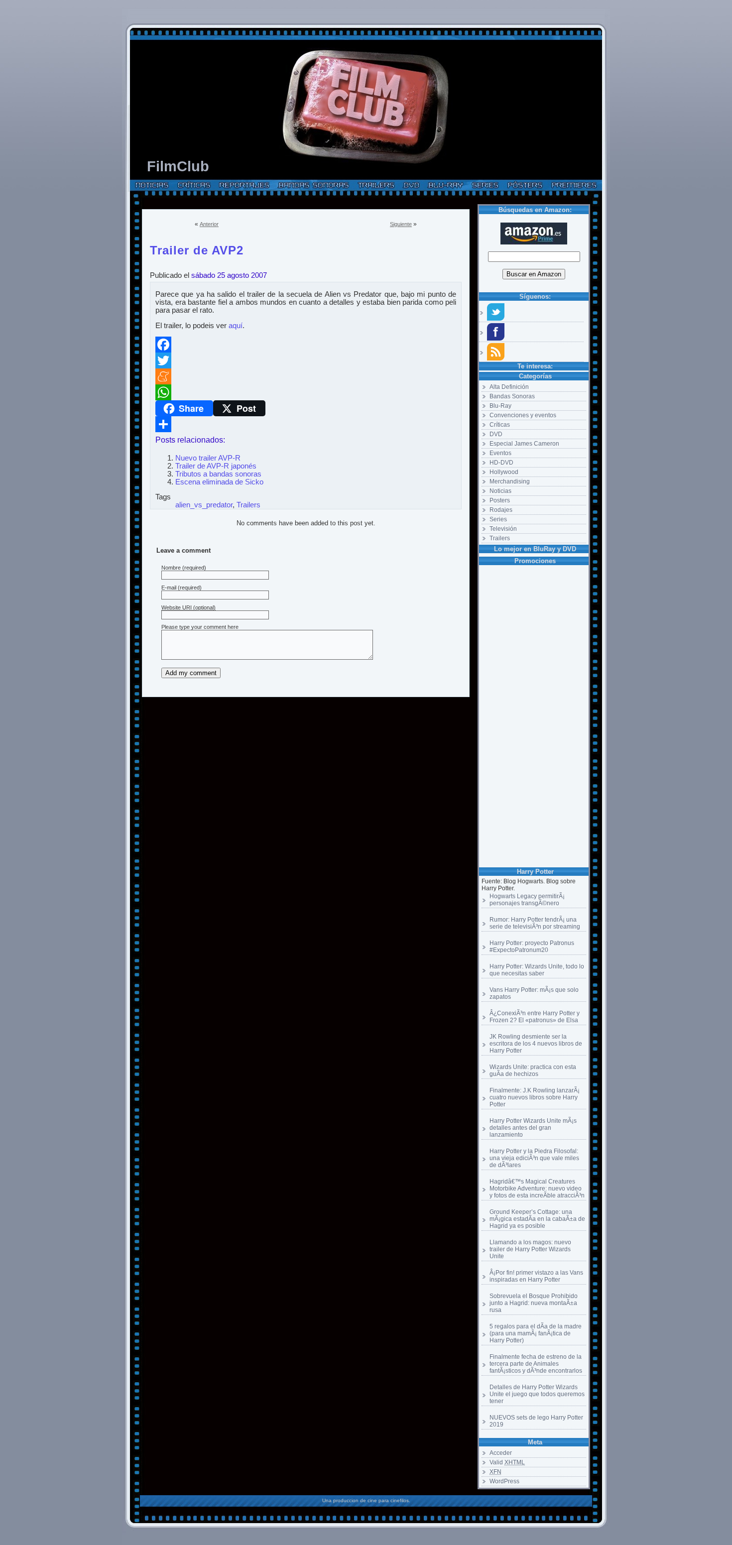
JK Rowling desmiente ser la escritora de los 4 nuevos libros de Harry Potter (535, 1043)
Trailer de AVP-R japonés (215, 466)
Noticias (500, 490)
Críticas (499, 424)
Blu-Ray (500, 405)
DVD (495, 434)
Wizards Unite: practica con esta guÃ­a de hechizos (532, 1070)
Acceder (500, 1452)
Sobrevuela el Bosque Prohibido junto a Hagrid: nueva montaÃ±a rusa (533, 1303)
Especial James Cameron (524, 443)
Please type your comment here (200, 627)
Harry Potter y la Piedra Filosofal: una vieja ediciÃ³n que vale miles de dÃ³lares (534, 1158)
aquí (236, 326)
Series (498, 519)
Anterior (209, 224)
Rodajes (500, 509)
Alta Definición (509, 386)
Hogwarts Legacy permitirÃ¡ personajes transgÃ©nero (527, 900)
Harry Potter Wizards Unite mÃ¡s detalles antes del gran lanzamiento (533, 1127)
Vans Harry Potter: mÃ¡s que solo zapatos (534, 993)
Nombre (171, 568)
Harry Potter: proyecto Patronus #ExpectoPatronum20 (531, 946)
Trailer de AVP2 (197, 248)
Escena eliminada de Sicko (219, 482)
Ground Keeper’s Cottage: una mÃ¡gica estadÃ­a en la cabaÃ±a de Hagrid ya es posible (537, 1218)
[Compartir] (305, 424)
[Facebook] (305, 345)
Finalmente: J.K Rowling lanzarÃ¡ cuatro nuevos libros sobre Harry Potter (534, 1097)
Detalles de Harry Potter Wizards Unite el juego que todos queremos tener (537, 1394)
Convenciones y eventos (522, 415)
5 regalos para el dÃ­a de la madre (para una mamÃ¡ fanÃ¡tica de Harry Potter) (535, 1333)
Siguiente (401, 224)
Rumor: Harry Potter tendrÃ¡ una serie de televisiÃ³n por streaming (534, 923)
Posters (499, 500)
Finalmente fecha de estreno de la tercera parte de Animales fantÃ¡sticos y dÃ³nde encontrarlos (535, 1363)
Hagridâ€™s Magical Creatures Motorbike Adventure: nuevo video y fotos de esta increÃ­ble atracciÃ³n (537, 1188)
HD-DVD (501, 462)
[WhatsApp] (305, 392)
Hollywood (503, 472)
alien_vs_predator (204, 505)
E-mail (168, 588)
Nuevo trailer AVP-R (208, 458)
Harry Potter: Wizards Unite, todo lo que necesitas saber (536, 970)
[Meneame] (305, 376)
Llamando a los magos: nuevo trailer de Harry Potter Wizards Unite (530, 1249)
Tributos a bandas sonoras (218, 474)
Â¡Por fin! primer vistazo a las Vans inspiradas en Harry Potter (536, 1276)
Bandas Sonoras (512, 396)
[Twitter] (305, 360)
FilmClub (178, 166)
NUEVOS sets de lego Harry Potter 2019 (536, 1421)
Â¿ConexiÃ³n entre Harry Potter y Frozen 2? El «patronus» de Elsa (534, 1017)
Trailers (499, 538)
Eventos (500, 453)
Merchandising (509, 481)
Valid (507, 1462)
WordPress (504, 1481)
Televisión (503, 528)
